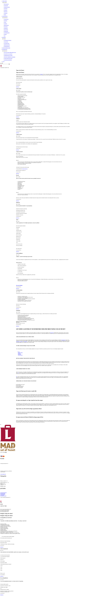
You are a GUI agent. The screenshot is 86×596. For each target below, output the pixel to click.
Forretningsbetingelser (3, 492)
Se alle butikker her (3, 474)
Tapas (19, 351)
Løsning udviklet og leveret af (5, 499)
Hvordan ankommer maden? (5, 510)
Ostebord (19, 353)
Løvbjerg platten (20, 352)
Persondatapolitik (2, 494)
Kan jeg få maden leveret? (5, 511)
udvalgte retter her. (25, 168)
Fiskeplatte (19, 354)
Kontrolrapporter (2, 493)
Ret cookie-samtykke (3, 495)
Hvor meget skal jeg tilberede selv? (6, 509)
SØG (1, 63)
